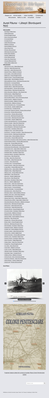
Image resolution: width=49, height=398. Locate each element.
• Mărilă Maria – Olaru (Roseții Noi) (12, 174)
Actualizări (31, 17)
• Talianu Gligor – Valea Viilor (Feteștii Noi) (13, 242)
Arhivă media (17, 15)
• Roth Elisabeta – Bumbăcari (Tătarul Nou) (13, 225)
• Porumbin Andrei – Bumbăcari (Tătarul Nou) (14, 211)
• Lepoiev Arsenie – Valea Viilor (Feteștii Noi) (14, 165)
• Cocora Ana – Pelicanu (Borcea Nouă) (13, 112)
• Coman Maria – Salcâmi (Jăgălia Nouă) (13, 119)
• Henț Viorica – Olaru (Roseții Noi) (12, 156)
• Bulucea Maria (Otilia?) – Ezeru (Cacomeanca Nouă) (16, 97)
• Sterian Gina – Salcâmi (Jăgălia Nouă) (13, 233)
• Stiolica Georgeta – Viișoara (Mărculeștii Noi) (14, 234)
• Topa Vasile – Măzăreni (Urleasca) (12, 247)
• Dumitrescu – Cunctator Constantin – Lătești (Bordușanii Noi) (18, 132)
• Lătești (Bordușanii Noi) (9, 42)
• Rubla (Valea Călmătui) (9, 53)
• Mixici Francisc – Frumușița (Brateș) (12, 187)
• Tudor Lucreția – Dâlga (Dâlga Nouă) (12, 249)
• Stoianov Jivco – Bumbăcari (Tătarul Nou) (13, 236)
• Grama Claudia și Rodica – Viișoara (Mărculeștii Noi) (16, 141)
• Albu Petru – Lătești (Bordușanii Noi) (12, 70)
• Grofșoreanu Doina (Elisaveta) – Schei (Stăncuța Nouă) (16, 147)
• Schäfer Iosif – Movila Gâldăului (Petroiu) (13, 229)
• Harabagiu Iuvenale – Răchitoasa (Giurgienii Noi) (15, 150)
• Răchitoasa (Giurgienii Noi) (10, 51)
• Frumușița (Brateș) (8, 39)
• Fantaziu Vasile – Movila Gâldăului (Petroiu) (14, 136)
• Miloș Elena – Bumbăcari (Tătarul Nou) (13, 180)
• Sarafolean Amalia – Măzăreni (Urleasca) (13, 227)
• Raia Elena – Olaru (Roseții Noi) (11, 218)
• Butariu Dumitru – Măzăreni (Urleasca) (13, 99)
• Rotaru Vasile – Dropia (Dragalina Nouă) (13, 222)
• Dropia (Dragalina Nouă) (10, 35)
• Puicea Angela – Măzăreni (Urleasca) (12, 212)
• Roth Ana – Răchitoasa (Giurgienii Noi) (13, 223)
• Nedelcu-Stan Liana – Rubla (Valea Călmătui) (14, 194)
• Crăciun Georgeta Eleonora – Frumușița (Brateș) (15, 121)
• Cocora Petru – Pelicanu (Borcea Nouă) (13, 114)
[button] (5, 283)
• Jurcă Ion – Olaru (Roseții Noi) (11, 161)
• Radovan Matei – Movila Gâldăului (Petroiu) (14, 216)
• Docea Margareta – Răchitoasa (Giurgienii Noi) (15, 126)
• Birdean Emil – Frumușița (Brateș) (12, 82)
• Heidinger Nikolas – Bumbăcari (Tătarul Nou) (14, 154)
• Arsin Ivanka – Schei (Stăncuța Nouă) (12, 73)
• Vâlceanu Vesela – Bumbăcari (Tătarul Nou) (14, 251)
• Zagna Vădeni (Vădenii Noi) (10, 62)
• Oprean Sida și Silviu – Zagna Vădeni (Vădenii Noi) (15, 198)
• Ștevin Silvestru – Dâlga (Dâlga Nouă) (13, 240)
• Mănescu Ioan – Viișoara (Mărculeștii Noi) (13, 172)
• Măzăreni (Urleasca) (9, 44)
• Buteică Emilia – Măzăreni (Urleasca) (12, 103)
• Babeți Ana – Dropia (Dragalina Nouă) (12, 75)
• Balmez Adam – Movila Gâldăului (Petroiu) (14, 79)
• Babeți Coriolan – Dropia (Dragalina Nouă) (14, 77)
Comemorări (39, 15)
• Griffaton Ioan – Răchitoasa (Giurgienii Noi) (14, 145)
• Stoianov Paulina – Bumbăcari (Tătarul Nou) (14, 238)
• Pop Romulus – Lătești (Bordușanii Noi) (13, 207)
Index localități (28, 15)
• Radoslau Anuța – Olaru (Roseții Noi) (12, 214)
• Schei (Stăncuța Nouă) (9, 57)
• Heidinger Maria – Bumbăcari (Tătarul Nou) (14, 152)
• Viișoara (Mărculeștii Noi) (10, 61)
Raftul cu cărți (21, 17)
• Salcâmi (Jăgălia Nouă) (9, 55)
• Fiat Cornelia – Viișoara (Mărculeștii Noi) (13, 137)
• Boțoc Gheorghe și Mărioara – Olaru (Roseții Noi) (15, 92)
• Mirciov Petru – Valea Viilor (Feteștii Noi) (13, 183)
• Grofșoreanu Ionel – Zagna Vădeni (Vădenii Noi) (15, 148)
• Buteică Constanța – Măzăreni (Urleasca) (13, 101)
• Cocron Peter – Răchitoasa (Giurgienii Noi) (14, 117)
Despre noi (8, 15)
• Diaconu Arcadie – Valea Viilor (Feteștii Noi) (14, 123)
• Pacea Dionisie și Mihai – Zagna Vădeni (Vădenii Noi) (16, 200)
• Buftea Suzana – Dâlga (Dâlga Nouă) (12, 93)
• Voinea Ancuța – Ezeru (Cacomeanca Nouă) (14, 256)
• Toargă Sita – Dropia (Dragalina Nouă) (13, 244)
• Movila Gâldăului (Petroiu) (10, 46)
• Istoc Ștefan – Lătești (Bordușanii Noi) (13, 159)
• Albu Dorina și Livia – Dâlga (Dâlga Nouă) (13, 66)
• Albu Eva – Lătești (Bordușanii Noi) (12, 68)
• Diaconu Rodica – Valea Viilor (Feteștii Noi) (14, 125)
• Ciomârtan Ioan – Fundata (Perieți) (12, 108)
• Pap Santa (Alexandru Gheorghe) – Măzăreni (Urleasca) (17, 202)
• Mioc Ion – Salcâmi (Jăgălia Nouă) (12, 181)
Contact (38, 17)
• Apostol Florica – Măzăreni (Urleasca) (13, 72)
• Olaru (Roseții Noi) (8, 48)
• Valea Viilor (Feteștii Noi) (10, 59)
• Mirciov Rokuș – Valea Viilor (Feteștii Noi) (13, 185)
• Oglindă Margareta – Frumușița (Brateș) (13, 196)
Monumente (12, 17)
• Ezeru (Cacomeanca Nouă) (10, 37)
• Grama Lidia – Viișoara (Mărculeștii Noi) (13, 143)
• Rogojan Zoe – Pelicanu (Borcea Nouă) (13, 220)
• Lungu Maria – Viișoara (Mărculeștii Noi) (13, 167)
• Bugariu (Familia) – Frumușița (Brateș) (13, 95)
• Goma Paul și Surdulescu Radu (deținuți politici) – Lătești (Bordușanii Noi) (21, 139)
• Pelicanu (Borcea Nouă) (9, 50)
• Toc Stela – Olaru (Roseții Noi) (11, 245)
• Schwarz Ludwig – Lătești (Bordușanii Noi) (14, 231)
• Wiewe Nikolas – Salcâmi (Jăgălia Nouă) (13, 260)
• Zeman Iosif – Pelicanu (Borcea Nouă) (13, 262)
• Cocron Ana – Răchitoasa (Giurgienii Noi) (13, 115)
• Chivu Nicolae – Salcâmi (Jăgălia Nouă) (13, 106)
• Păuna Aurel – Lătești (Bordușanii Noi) (13, 205)
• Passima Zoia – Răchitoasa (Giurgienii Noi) (14, 203)
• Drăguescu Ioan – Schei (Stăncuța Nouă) (13, 130)
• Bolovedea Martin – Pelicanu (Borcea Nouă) (14, 88)
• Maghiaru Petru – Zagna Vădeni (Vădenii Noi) (14, 169)
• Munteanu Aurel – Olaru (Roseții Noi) (12, 191)
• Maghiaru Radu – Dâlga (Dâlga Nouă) (12, 170)
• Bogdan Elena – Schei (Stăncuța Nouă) (13, 84)
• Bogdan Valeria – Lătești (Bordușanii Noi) (13, 86)
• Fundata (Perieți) (8, 40)
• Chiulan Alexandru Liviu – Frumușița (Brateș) (14, 104)
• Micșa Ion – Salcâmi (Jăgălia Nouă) (12, 176)
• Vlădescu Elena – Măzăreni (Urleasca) (13, 255)
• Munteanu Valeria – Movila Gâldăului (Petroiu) (14, 192)
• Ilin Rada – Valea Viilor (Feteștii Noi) (12, 158)
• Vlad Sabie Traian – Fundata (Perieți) (12, 253)
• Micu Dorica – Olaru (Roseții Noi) (11, 178)
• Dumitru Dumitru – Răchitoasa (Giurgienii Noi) (14, 134)
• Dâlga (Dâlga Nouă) (8, 33)
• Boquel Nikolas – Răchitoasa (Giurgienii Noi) (14, 90)
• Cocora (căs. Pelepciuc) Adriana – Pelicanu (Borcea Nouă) (17, 110)
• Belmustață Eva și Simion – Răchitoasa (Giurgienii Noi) (16, 81)
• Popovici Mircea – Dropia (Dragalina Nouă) (14, 209)
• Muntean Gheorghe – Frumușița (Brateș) (13, 189)
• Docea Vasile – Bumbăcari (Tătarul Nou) (13, 128)
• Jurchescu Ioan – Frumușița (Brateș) (12, 163)
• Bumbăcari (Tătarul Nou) (10, 31)
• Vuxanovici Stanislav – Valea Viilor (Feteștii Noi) (15, 258)
